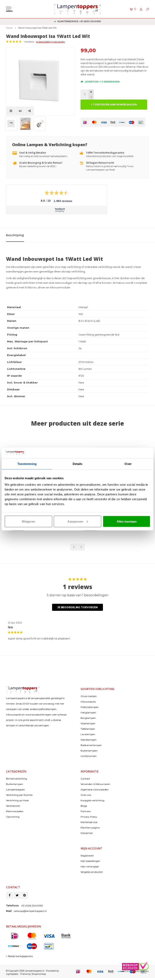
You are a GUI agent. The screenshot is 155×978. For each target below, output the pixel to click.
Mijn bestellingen (90, 861)
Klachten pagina (90, 827)
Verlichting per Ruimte (19, 794)
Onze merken (89, 696)
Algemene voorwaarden (95, 789)
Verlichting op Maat (17, 800)
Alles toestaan (127, 521)
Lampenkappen (15, 789)
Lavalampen (88, 734)
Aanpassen (75, 521)
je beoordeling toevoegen (50, 41)
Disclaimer (87, 833)
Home (9, 27)
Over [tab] (128, 464)
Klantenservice (89, 822)
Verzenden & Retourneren (95, 784)
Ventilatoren (13, 805)
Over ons (86, 794)
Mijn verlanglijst (90, 866)
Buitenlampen (89, 750)
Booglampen (88, 717)
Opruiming (13, 816)
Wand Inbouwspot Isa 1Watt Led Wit (37, 27)
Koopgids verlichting (92, 800)
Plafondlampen (90, 707)
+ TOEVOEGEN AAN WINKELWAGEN (114, 104)
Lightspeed (12, 974)
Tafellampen (88, 728)
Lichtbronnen (88, 756)
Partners (86, 811)
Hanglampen (88, 712)
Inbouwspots (88, 701)
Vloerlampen (88, 723)
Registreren (87, 855)
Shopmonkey (38, 974)
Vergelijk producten (92, 871)
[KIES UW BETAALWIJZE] (85, 122)
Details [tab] (78, 464)
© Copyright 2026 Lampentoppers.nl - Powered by (32, 970)
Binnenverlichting (16, 778)
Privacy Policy (89, 816)
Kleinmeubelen (14, 811)
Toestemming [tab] (27, 464)
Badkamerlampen (91, 745)
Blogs (84, 805)
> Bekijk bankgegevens (19, 956)
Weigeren (28, 521)
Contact (85, 778)
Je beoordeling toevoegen (77, 607)
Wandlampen (88, 739)
